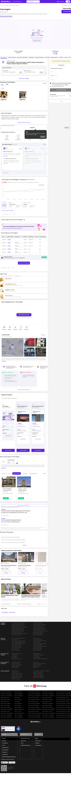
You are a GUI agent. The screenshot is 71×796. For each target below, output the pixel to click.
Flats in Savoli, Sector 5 (38, 639)
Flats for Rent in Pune (33, 697)
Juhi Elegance (14, 656)
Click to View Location (24, 314)
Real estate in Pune (5, 697)
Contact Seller (8, 450)
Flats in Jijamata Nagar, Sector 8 (39, 640)
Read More (4, 361)
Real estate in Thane (5, 711)
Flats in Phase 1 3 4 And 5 (17, 646)
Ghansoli (10, 5)
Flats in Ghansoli (15, 672)
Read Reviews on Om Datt (38, 629)
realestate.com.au (25, 738)
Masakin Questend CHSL (16, 658)
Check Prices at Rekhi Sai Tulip (18, 629)
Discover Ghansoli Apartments (18, 630)
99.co (22, 743)
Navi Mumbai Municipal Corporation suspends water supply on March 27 (30, 596)
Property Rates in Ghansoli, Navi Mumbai (41, 670)
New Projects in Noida (47, 705)
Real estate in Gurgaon (6, 703)
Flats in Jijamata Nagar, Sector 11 (18, 643)
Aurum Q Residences (16, 663)
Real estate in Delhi (5, 701)
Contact (6, 498)
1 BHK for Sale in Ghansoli (17, 676)
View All (44, 144)
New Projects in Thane (47, 711)
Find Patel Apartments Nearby (18, 625)
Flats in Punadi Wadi (16, 650)
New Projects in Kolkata (47, 707)
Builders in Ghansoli (16, 678)
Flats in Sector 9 (15, 639)
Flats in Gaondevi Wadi (16, 644)
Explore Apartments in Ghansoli (39, 624)
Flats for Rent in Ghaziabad (34, 717)
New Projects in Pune (47, 697)
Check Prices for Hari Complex (39, 625)
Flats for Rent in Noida (33, 705)
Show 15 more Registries (24, 263)
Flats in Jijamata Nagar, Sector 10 (18, 642)
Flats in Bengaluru (19, 693)
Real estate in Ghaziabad (6, 717)
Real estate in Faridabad (6, 715)
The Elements (14, 654)
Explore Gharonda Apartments (18, 628)
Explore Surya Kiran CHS (16, 634)
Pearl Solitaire (14, 657)
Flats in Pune (17, 697)
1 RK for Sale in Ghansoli (38, 674)
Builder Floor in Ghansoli (38, 673)
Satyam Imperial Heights (17, 664)
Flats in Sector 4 (36, 638)
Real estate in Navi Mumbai (7, 713)
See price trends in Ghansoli (7, 210)
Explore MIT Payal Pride (37, 622)
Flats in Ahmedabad (19, 709)
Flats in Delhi (17, 701)
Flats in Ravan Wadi (37, 650)
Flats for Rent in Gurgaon (34, 703)
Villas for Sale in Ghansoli (17, 674)
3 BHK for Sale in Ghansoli (17, 677)
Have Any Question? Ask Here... (24, 505)
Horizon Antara (36, 656)
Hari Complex (35, 662)
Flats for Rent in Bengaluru (34, 693)
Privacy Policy (5, 750)
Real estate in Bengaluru (6, 693)
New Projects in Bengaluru (48, 693)
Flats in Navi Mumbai (19, 713)
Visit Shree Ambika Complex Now (39, 628)
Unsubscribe (5, 754)
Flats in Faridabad (18, 715)
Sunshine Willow (15, 667)
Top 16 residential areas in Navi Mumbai (9, 596)
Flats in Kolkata (18, 707)
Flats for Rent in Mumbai (33, 691)
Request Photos (37, 40)
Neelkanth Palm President (38, 654)
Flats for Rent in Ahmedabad (34, 709)
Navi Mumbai (5, 5)
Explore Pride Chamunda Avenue (18, 622)
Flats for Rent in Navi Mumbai (35, 713)
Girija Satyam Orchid (16, 662)
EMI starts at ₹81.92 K (21, 426)
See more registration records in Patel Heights (12, 228)
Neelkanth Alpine (36, 666)
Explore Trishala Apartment (38, 632)
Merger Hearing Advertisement (9, 756)
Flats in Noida (18, 705)
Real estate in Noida (5, 705)
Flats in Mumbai (18, 691)
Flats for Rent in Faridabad (34, 715)
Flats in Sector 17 (36, 642)
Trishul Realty (11, 460)
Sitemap (37, 743)
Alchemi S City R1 (36, 657)
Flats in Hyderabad (19, 695)
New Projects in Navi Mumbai (48, 713)
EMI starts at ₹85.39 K (36, 426)
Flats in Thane (18, 711)
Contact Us (4, 752)
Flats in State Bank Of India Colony (40, 646)
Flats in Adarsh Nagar (37, 644)
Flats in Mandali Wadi (37, 648)
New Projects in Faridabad (48, 715)
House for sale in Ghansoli (17, 673)
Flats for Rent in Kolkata (33, 707)
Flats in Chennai (18, 699)
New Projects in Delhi (47, 701)
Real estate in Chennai (6, 699)
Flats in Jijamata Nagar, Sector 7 (18, 638)
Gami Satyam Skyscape (16, 653)
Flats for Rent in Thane (33, 711)
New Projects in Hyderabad (48, 695)
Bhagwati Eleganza (15, 666)
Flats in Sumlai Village (16, 647)
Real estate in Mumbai (6, 691)
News (36, 738)
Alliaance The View (37, 653)
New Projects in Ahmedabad (48, 709)
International (38, 745)
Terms (3, 745)
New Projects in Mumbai (47, 691)
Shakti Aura (35, 667)
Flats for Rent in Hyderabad (34, 695)
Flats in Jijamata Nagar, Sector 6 (18, 640)
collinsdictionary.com (25, 745)
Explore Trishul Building (38, 633)
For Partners (5, 743)
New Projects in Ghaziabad (48, 717)
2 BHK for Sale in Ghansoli (38, 676)
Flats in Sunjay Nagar (37, 647)
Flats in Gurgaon (18, 703)
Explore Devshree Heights (17, 632)
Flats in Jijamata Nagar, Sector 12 (40, 643)
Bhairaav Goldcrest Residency (39, 663)
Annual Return (5, 747)
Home (1, 5)
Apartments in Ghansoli (38, 672)
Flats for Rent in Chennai (34, 699)
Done (43, 136)
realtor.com (23, 740)
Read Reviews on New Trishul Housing (19, 626)
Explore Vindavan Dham (38, 626)
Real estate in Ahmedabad (7, 709)
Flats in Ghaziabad (19, 717)
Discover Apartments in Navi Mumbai (40, 630)
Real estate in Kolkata (6, 707)
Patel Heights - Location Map (8, 612)
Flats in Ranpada (15, 648)
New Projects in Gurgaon (47, 703)
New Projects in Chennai (47, 699)
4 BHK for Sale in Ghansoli (38, 677)
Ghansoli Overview (15, 670)
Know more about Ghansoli (23, 389)
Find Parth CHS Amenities (38, 634)
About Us (4, 740)
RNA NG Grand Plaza (37, 664)
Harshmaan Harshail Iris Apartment (40, 658)
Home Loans (38, 740)
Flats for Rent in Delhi (33, 701)
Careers (4, 738)
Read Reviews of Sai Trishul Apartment (19, 633)
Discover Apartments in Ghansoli (18, 624)
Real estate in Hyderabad (6, 695)
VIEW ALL (45, 83)
